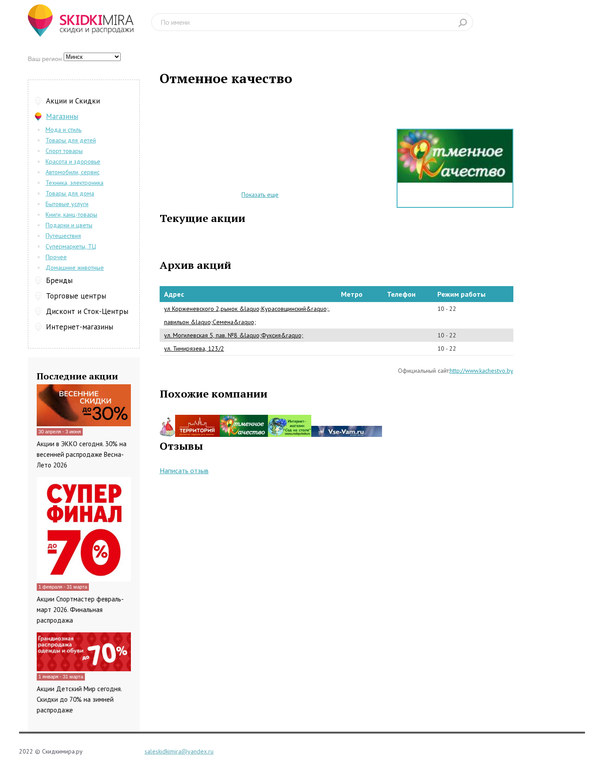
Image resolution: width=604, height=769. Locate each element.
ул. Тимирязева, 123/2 (194, 348)
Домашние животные (75, 268)
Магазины (62, 116)
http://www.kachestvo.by (481, 371)
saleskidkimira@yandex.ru (179, 751)
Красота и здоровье (73, 161)
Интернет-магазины (79, 327)
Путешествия (63, 236)
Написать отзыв (184, 470)
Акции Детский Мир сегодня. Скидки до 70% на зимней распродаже (79, 699)
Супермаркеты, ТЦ (71, 246)
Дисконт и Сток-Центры (87, 311)
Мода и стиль (63, 130)
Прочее (56, 257)
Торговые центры (76, 296)
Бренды (59, 280)
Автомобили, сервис (72, 172)
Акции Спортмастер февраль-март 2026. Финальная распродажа (80, 609)
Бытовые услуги (67, 204)
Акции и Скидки (73, 101)
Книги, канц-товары (71, 214)
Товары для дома (70, 193)
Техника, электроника (74, 183)
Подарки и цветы (69, 225)
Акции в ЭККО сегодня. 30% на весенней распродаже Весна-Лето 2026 (81, 454)
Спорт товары (64, 151)
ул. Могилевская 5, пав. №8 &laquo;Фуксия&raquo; (233, 335)
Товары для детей (71, 140)
